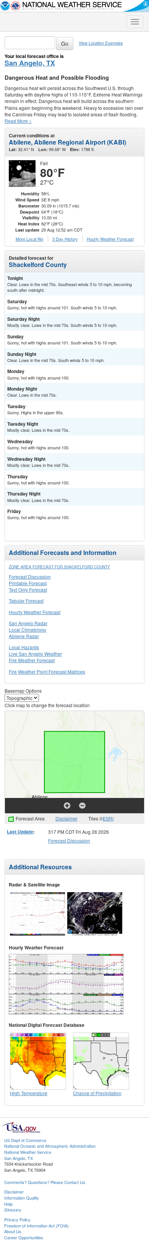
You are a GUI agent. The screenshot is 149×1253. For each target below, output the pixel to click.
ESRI (108, 818)
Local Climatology (27, 629)
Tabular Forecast (26, 600)
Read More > (18, 120)
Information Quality (21, 1198)
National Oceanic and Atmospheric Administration (50, 1146)
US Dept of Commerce (25, 1140)
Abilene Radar (24, 636)
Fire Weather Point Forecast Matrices (47, 671)
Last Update (20, 831)
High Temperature (28, 1093)
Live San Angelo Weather (35, 653)
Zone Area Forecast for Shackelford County (59, 566)
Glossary (12, 1209)
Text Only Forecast (28, 589)
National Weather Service (27, 1152)
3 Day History (65, 239)
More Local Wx (30, 239)
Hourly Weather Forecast (34, 612)
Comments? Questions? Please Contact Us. (45, 1182)
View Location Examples (101, 43)
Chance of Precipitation (97, 1093)
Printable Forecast (28, 583)
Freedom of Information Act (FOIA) (36, 1225)
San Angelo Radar (28, 623)
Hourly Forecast (110, 239)
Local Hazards (24, 647)
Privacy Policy (17, 1219)
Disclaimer (66, 818)
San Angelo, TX (30, 63)
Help (8, 1204)
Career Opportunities (23, 1237)
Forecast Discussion (30, 576)
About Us (12, 1231)
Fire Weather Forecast (32, 660)
